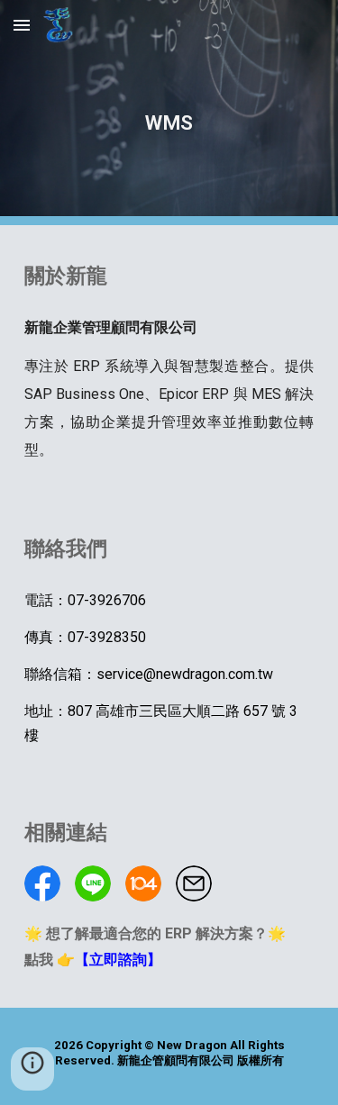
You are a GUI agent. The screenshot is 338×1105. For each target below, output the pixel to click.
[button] (21, 25)
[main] (169, 112)
